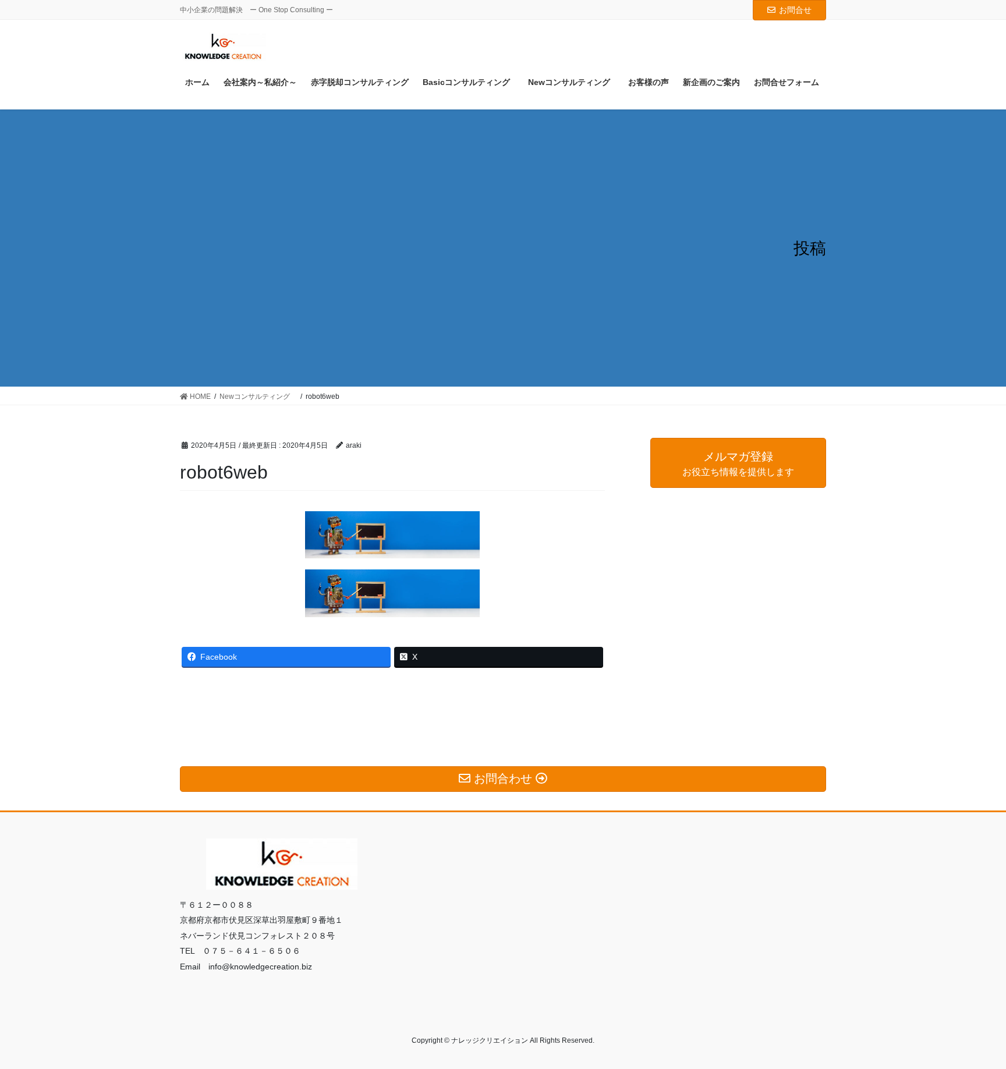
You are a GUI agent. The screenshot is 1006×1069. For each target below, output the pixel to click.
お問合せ (795, 10)
